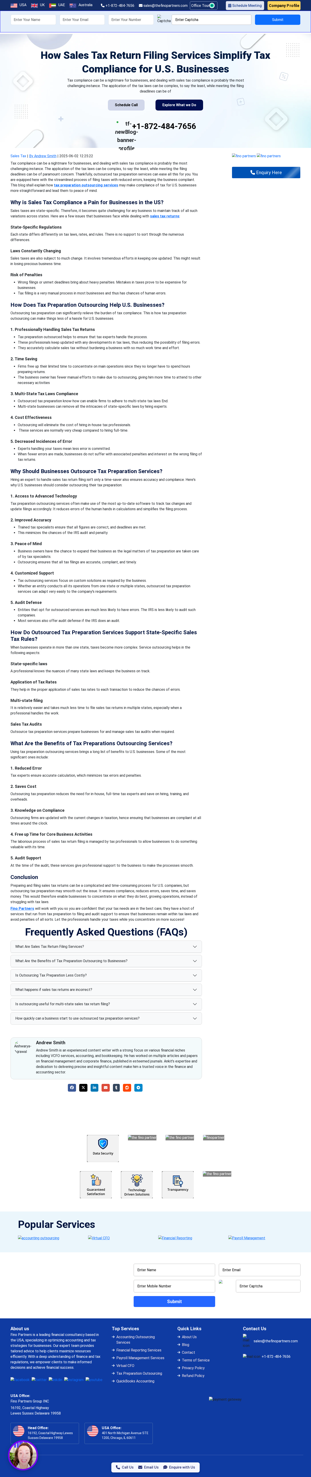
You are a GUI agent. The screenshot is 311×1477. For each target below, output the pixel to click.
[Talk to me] (23, 1455)
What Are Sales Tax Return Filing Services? (49, 946)
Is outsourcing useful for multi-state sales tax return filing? (62, 1004)
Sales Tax (18, 156)
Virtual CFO (125, 1366)
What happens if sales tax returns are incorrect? (53, 989)
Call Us (128, 1467)
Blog (185, 1345)
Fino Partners (22, 908)
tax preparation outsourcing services (86, 185)
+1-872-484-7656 (119, 5)
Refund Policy (193, 1376)
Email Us (151, 1467)
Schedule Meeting (246, 5)
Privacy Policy (193, 1368)
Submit (277, 20)
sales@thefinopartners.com (165, 5)
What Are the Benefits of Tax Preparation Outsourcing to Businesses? (71, 961)
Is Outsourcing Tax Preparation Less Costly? (51, 975)
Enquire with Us (182, 1467)
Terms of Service (196, 1360)
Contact (188, 1352)
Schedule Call (126, 105)
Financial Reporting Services (138, 1350)
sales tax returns (164, 216)
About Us (189, 1337)
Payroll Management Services (140, 1358)
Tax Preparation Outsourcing (139, 1373)
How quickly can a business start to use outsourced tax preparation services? (77, 1018)
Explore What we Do (179, 105)
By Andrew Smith (42, 156)
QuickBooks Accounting (135, 1381)
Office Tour (200, 5)
